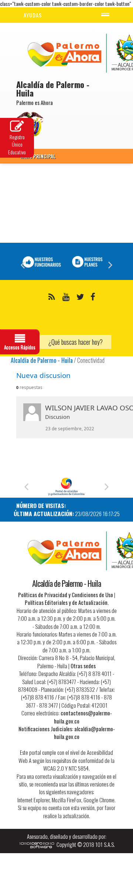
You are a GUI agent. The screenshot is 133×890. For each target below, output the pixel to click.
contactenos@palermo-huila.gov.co (83, 717)
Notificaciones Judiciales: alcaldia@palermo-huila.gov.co (66, 732)
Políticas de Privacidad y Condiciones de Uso (65, 595)
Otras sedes (83, 666)
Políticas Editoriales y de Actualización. (67, 602)
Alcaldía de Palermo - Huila (42, 360)
